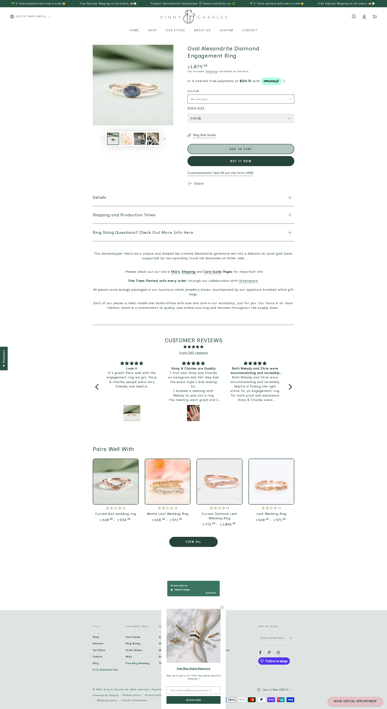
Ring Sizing (133, 643)
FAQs (129, 656)
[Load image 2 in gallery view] (126, 139)
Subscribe (193, 700)
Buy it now (241, 161)
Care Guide (133, 637)
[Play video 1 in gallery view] (140, 139)
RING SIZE (195, 108)
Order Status (134, 650)
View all (193, 541)
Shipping (211, 71)
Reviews (98, 643)
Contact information (134, 700)
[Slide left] (101, 138)
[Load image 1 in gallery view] (113, 139)
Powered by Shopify (106, 695)
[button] (354, 16)
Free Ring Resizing (138, 663)
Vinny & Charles (114, 689)
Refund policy (132, 695)
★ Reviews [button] (4, 358)
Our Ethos (99, 650)
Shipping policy (107, 700)
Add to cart (241, 149)
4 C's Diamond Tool (105, 669)
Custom (97, 656)
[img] (193, 347)
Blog (96, 663)
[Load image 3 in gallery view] (153, 139)
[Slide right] (164, 138)
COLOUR (193, 91)
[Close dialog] (222, 607)
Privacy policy (154, 695)
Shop (96, 637)
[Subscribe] (292, 637)
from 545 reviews (193, 353)
